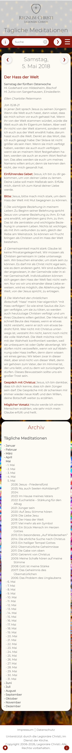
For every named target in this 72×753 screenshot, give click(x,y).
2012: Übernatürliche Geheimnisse (35, 546)
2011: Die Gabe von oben (28, 550)
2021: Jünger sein (23, 508)
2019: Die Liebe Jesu (25, 515)
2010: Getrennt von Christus (30, 554)
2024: (15, 492)
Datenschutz (46, 729)
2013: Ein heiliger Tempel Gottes (33, 542)
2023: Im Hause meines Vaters (32, 496)
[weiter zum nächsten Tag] (64, 59)
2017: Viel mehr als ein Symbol (32, 523)
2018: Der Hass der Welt (27, 519)
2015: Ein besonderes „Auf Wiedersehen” (39, 535)
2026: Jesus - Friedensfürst (29, 484)
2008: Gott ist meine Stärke (30, 566)
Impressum (25, 729)
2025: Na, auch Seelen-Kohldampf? (35, 488)
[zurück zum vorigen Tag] (8, 59)
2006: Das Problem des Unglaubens (36, 578)
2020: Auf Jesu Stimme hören (31, 511)
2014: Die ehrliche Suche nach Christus (38, 539)
